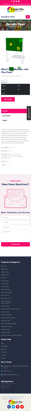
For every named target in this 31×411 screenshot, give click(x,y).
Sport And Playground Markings (9, 323)
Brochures (3, 349)
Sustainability (4, 346)
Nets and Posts (5, 295)
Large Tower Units (5, 289)
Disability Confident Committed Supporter (11, 335)
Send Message (15, 244)
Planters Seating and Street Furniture (10, 309)
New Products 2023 (6, 301)
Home (11, 27)
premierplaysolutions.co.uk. (14, 397)
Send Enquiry (8, 99)
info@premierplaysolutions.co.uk (22, 4)
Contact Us (4, 355)
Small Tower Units (5, 320)
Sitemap (3, 358)
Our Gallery (4, 352)
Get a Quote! (29, 113)
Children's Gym (4, 269)
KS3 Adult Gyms (5, 286)
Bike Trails (3, 266)
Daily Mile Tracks (5, 275)
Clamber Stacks (5, 272)
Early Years (4, 278)
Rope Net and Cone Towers (8, 317)
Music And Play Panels (6, 292)
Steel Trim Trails (5, 329)
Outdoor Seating (5, 303)
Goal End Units (4, 283)
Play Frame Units (5, 312)
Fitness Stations (5, 280)
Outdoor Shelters (5, 306)
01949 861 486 (7, 4)
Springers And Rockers (6, 326)
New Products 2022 (6, 298)
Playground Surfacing (6, 314)
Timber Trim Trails (5, 332)
